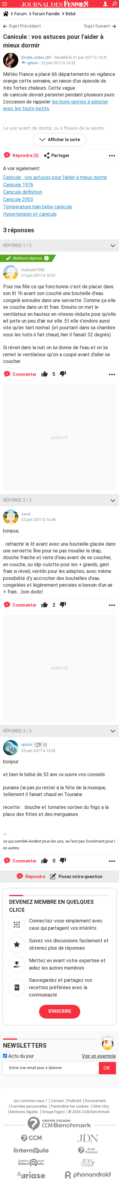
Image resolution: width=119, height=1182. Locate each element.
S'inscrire (59, 1011)
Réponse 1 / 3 (17, 245)
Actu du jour (20, 1056)
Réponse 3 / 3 (17, 730)
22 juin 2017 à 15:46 (38, 519)
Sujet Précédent (25, 26)
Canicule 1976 (18, 185)
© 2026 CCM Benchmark (89, 1112)
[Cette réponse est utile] (45, 374)
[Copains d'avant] (31, 1162)
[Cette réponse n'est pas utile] (63, 374)
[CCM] (31, 1138)
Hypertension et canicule (30, 214)
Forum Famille (46, 13)
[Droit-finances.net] (88, 1150)
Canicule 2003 (18, 199)
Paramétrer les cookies (70, 1106)
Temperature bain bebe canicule (37, 207)
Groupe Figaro (53, 1112)
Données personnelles (29, 1106)
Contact (57, 1101)
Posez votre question (80, 876)
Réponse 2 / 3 (17, 500)
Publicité (74, 1101)
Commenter (24, 374)
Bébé (71, 13)
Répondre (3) (25, 155)
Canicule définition (22, 192)
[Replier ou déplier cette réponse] (113, 245)
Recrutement (95, 1101)
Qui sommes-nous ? (30, 1101)
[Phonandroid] (88, 1175)
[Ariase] (31, 1175)
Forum (20, 13)
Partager (60, 155)
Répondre (34, 876)
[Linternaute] (31, 1151)
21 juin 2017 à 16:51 (38, 275)
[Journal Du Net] (88, 1138)
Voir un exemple (99, 1056)
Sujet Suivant (97, 26)
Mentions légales (24, 1112)
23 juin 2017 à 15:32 (58, 63)
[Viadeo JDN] (88, 1163)
